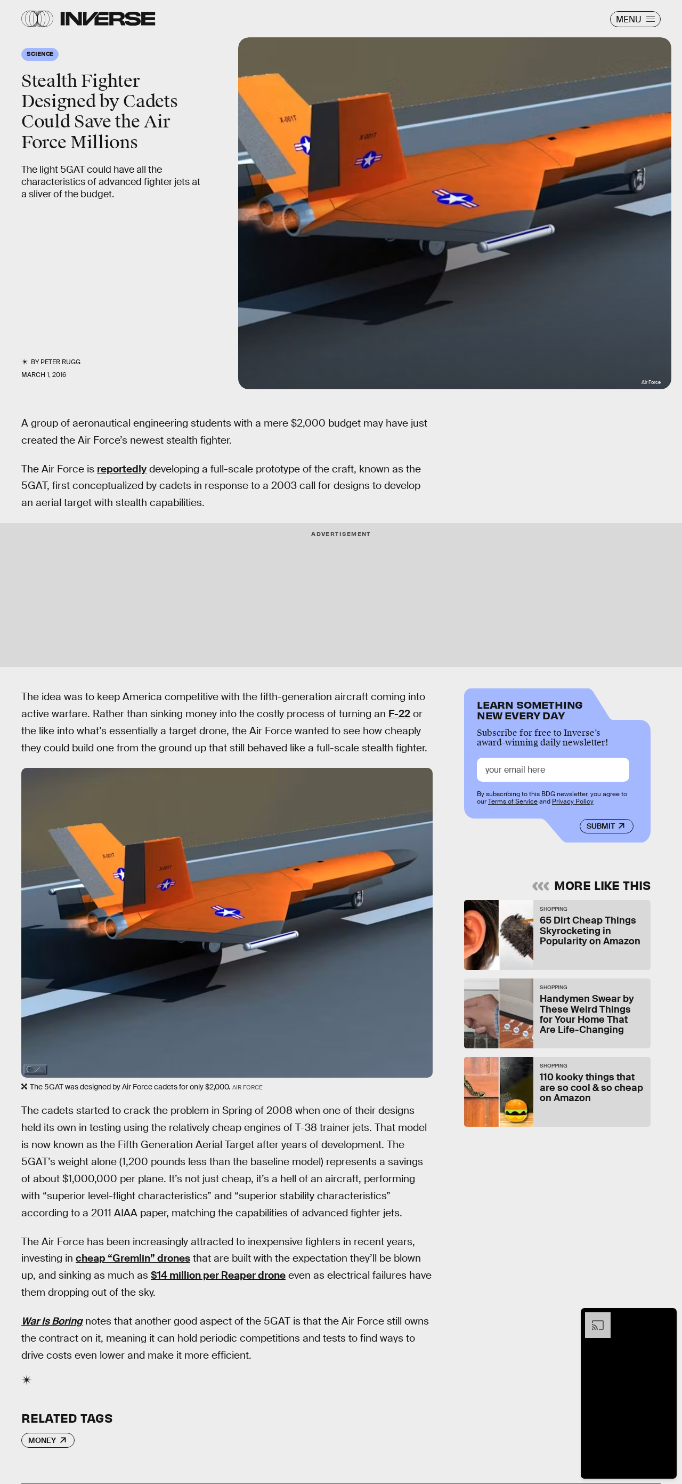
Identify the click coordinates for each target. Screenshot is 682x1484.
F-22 (399, 713)
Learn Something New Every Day (530, 708)
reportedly (122, 469)
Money (42, 1440)
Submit (601, 826)
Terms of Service (513, 801)
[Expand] (592, 1317)
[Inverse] (108, 19)
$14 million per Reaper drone (218, 1275)
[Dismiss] (664, 1317)
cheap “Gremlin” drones (133, 1258)
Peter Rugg (60, 362)
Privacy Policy (573, 801)
